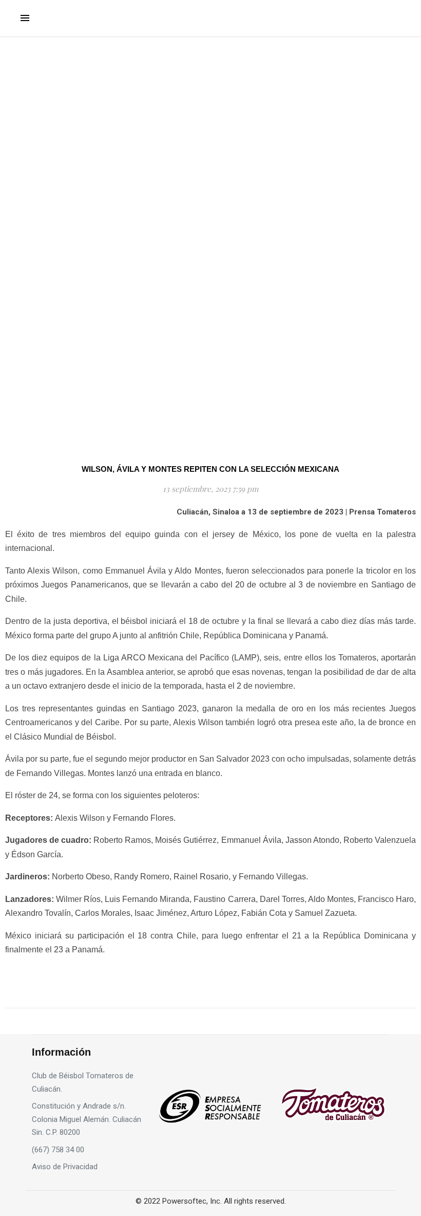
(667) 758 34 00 (58, 1149)
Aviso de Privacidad (65, 1166)
